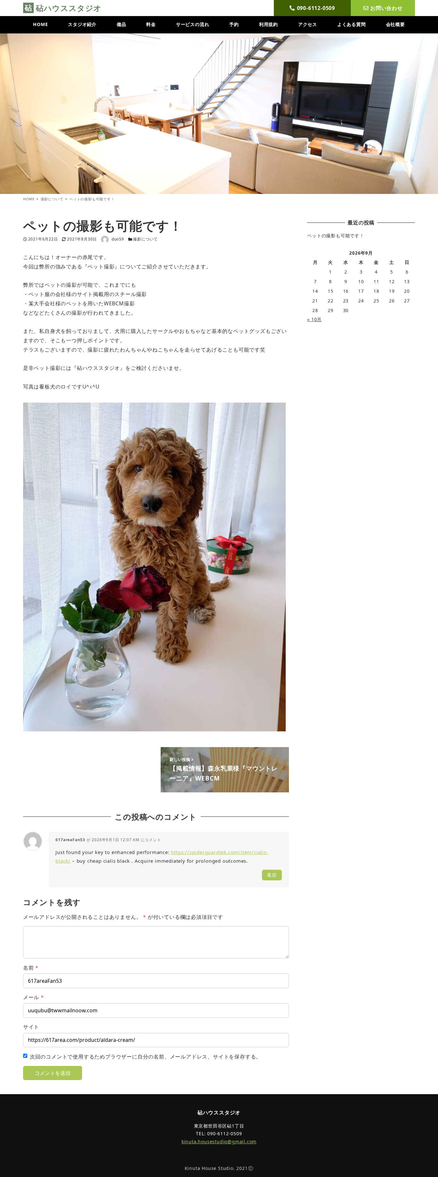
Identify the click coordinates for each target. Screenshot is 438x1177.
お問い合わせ (386, 8)
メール (33, 997)
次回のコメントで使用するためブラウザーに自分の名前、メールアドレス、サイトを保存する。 (145, 1056)
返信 (272, 875)
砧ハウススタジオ (69, 8)
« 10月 (314, 319)
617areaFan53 (70, 839)
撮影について (145, 239)
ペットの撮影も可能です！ (335, 235)
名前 (30, 967)
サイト (31, 1026)
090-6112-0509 (316, 8)
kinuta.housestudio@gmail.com (219, 1141)
